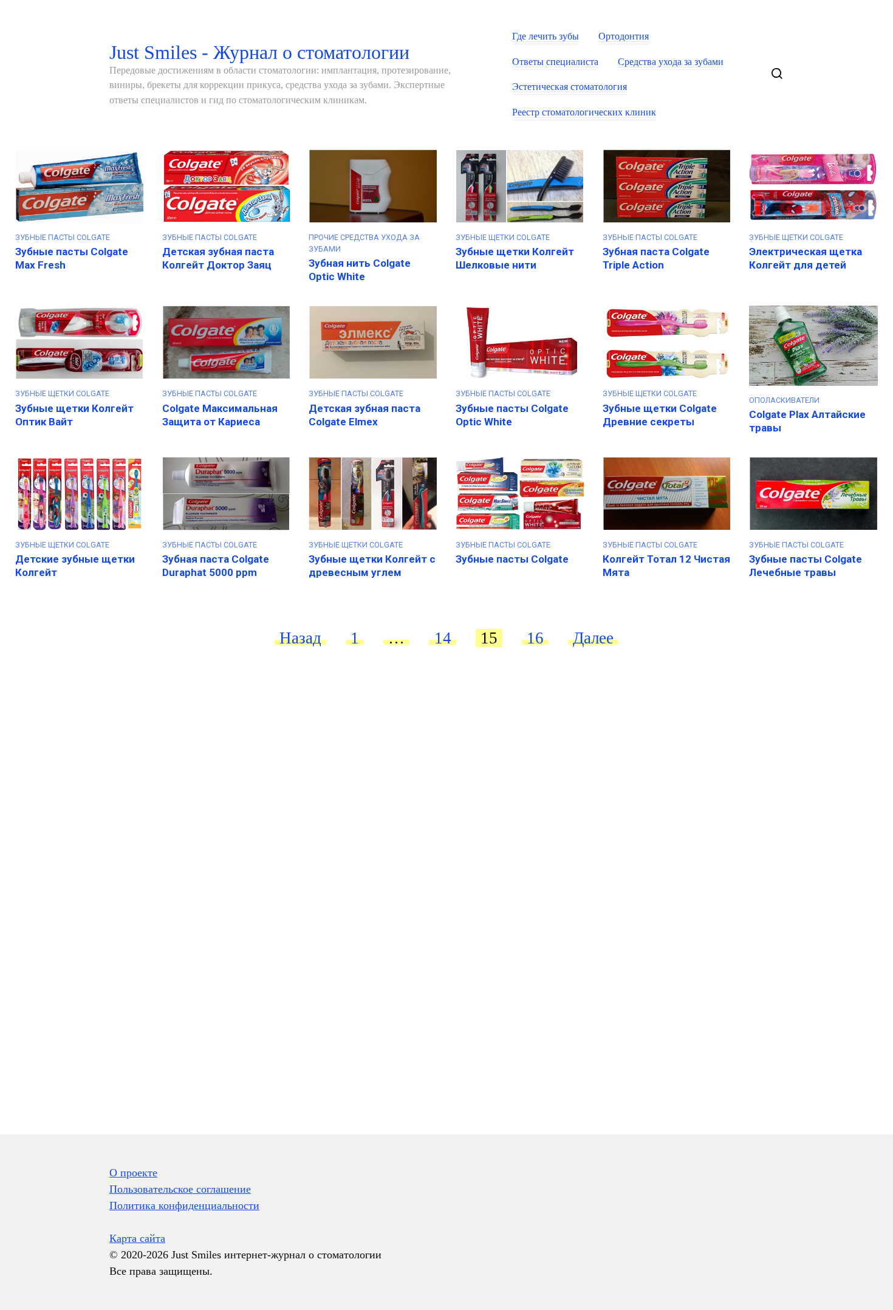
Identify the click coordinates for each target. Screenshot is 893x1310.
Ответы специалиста (555, 62)
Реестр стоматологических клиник (584, 112)
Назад (300, 638)
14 (442, 638)
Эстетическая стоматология (569, 86)
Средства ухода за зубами (671, 62)
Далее (593, 638)
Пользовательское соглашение (180, 1189)
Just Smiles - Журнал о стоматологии (259, 52)
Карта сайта (137, 1238)
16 (535, 638)
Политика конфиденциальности (184, 1205)
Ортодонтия (623, 36)
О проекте (133, 1173)
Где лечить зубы (545, 36)
